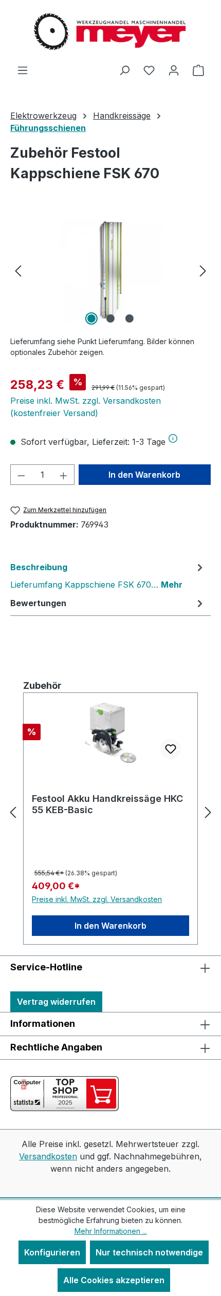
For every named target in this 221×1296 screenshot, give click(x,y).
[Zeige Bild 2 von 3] (110, 318)
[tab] (108, 575)
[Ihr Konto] (173, 70)
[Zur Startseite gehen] (110, 31)
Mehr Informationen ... (111, 1231)
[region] (110, 270)
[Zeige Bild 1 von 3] (91, 318)
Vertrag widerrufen (56, 1002)
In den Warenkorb (144, 474)
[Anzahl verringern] (21, 474)
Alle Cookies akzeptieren (113, 1280)
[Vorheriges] (18, 270)
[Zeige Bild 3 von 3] (129, 318)
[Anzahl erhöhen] (64, 474)
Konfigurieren (52, 1252)
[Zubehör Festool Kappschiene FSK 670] (110, 270)
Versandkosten (48, 1156)
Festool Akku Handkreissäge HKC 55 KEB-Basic (107, 804)
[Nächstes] (203, 270)
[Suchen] (124, 70)
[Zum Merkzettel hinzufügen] (170, 749)
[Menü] (22, 70)
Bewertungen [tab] (38, 603)
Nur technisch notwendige (149, 1252)
